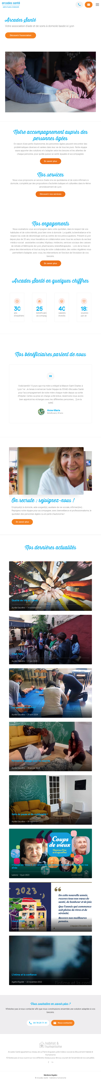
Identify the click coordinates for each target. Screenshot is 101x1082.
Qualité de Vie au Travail (25, 600)
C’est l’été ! (18, 653)
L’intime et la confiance (24, 974)
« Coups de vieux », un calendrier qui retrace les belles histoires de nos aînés (50, 866)
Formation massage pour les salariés (31, 760)
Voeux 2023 (18, 921)
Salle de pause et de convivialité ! (30, 814)
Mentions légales (50, 1075)
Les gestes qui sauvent (24, 707)
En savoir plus (50, 161)
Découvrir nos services (50, 194)
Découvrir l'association (20, 35)
